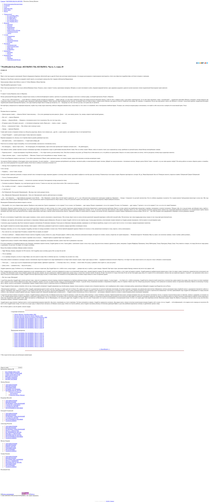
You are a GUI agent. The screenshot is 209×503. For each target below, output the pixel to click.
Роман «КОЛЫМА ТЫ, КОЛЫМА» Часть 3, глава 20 (29, 345)
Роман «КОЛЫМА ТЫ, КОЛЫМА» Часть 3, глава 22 (29, 342)
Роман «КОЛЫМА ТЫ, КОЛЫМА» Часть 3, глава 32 (29, 324)
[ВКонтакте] (197, 63)
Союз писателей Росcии (14, 59)
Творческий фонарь (12, 40)
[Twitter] (199, 63)
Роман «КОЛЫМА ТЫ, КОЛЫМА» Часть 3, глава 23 (29, 340)
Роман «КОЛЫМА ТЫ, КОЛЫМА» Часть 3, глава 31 (29, 326)
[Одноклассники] (200, 63)
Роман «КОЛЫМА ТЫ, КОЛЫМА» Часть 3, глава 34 (29, 321)
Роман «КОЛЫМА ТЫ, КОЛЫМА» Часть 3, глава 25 (29, 337)
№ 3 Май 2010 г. (11, 18)
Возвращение (11, 27)
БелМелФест (10, 49)
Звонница (10, 24)
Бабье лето (10, 48)
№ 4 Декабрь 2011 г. (12, 20)
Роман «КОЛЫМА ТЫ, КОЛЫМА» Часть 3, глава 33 (29, 323)
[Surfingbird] (207, 63)
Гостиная (9, 42)
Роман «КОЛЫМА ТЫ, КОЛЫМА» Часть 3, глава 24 (29, 339)
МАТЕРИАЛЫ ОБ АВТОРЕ (14, 1)
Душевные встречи (12, 32)
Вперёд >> (107, 349)
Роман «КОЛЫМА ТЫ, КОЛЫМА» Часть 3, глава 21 (29, 343)
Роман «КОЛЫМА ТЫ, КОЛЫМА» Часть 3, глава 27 (29, 333)
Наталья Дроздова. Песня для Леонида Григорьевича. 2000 (30, 317)
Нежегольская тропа (13, 46)
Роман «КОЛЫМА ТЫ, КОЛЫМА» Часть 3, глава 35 (29, 320)
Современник (11, 36)
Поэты (9, 54)
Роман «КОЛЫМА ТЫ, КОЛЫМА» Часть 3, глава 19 (29, 346)
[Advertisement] (104, 359)
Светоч (9, 33)
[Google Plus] (205, 63)
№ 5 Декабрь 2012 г (12, 21)
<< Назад (101, 349)
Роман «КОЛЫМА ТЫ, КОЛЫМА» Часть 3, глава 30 (29, 327)
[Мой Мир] (202, 63)
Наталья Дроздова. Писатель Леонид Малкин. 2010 (28, 316)
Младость (10, 39)
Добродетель (10, 29)
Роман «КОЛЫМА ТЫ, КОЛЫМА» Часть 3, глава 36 (29, 319)
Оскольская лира (11, 45)
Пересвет (9, 26)
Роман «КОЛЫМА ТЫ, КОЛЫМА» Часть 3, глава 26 (29, 336)
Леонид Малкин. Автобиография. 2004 (25, 314)
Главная (3, 1)
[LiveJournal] (204, 63)
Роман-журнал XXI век (13, 30)
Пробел (9, 37)
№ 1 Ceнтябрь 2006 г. (13, 15)
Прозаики (10, 52)
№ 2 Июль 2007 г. (12, 17)
